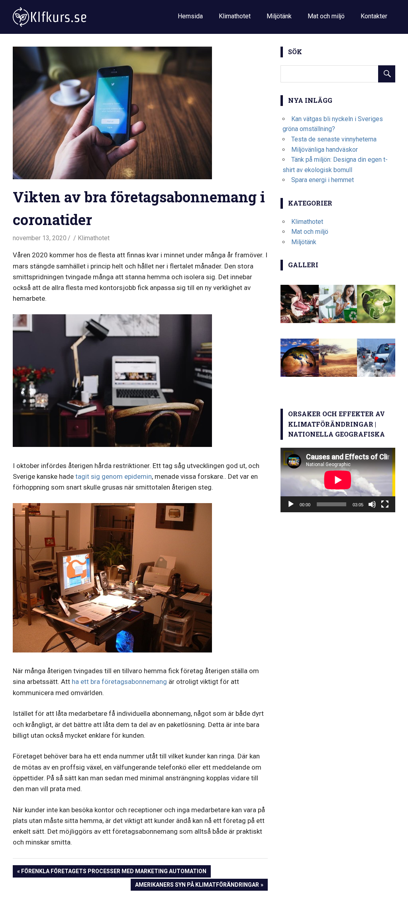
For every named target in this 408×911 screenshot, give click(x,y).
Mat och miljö (326, 16)
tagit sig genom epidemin (113, 476)
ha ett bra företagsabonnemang (119, 682)
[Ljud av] (372, 504)
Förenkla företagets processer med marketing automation (113, 873)
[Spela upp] (291, 504)
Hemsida (190, 16)
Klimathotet (235, 16)
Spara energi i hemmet (322, 180)
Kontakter (374, 16)
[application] (337, 480)
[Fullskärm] (385, 504)
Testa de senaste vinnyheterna (334, 139)
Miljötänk (279, 16)
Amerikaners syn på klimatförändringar (197, 886)
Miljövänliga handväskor (324, 149)
